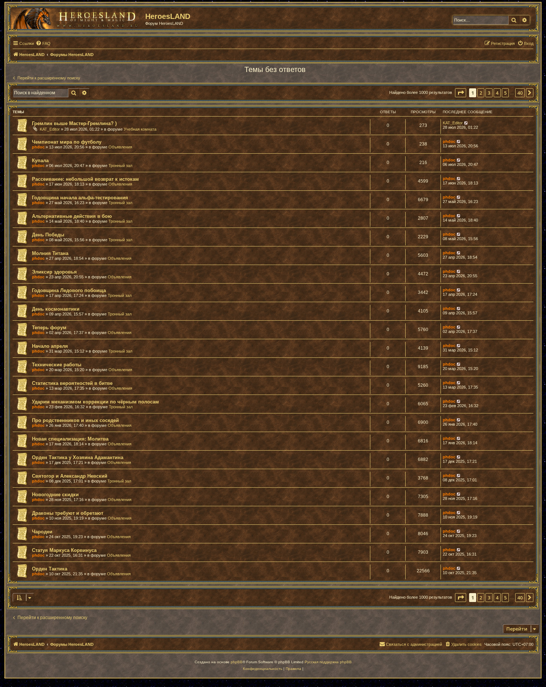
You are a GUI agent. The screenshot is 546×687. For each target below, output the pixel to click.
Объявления (120, 147)
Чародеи (42, 531)
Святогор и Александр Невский (69, 476)
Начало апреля (50, 346)
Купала (40, 160)
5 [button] (505, 92)
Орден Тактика (49, 569)
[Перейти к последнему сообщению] (466, 123)
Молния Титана (50, 253)
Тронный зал (120, 165)
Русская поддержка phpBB (328, 662)
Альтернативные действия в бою (72, 216)
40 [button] (520, 92)
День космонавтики (55, 309)
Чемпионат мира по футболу (66, 142)
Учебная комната (140, 129)
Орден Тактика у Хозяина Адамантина (77, 457)
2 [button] (481, 92)
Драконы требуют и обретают (67, 513)
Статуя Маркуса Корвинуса (64, 550)
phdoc (38, 147)
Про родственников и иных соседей (75, 420)
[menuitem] (43, 43)
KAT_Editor (50, 129)
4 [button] (497, 92)
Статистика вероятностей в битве (72, 383)
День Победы (48, 235)
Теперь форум (49, 327)
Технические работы (56, 364)
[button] (460, 92)
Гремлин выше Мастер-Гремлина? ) (74, 123)
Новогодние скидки (55, 494)
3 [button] (489, 92)
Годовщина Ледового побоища (69, 290)
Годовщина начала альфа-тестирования (80, 197)
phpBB (237, 662)
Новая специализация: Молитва (70, 439)
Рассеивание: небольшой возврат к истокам (85, 179)
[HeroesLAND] (76, 17)
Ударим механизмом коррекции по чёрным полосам (95, 402)
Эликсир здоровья (54, 272)
